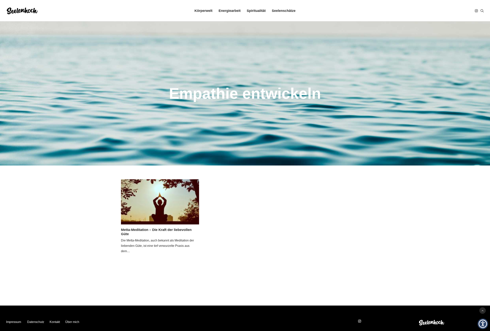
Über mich (72, 322)
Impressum (13, 322)
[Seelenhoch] (22, 11)
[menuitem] (203, 10)
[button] (476, 10)
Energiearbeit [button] (230, 11)
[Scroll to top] (482, 310)
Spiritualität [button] (256, 11)
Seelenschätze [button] (284, 11)
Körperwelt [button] (203, 11)
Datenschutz (35, 322)
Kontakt (55, 322)
